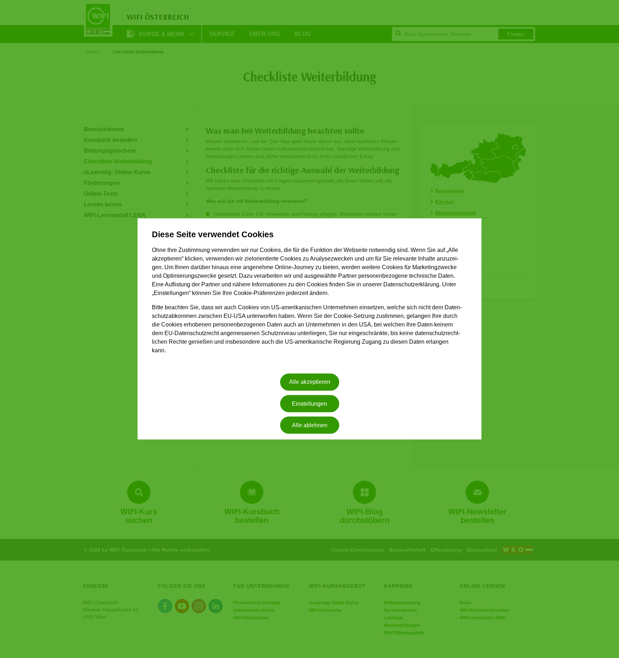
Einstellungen (309, 404)
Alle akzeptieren (309, 382)
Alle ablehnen (309, 425)
